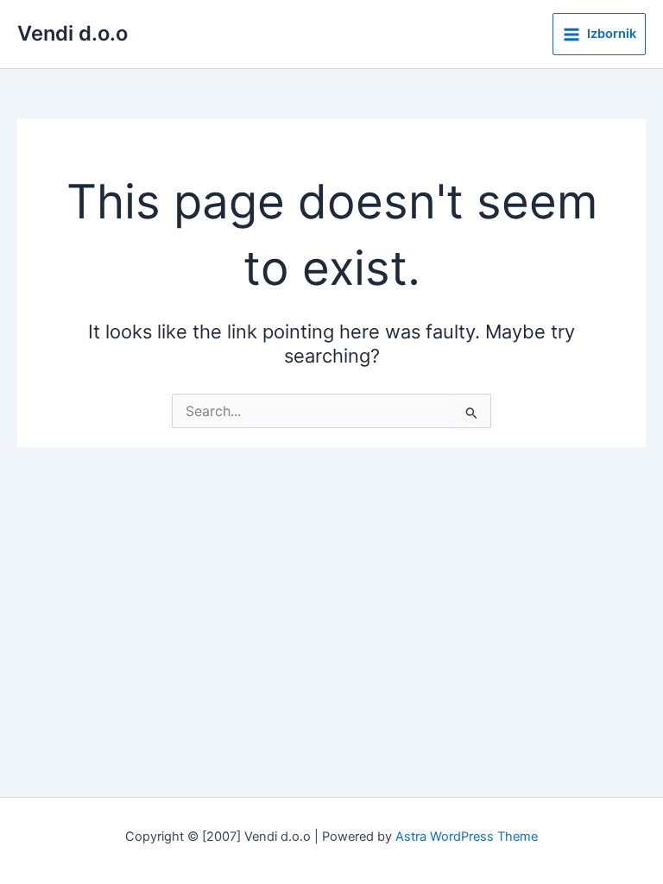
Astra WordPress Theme (466, 836)
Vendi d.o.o (72, 33)
